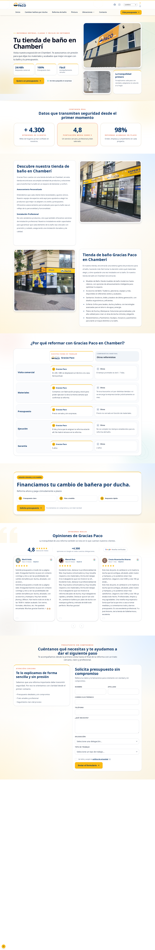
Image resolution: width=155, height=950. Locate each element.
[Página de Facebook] (114, 4)
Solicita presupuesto (29, 508)
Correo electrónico (84, 697)
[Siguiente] (82, 626)
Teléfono (79, 707)
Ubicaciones (87, 12)
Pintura (74, 12)
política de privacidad (100, 759)
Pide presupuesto (129, 12)
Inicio (18, 12)
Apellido (112, 687)
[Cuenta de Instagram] (119, 4)
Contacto (103, 12)
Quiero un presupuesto (27, 81)
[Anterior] (73, 626)
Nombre (78, 687)
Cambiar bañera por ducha (36, 12)
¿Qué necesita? (82, 718)
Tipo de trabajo (82, 747)
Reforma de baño (59, 12)
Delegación (80, 737)
